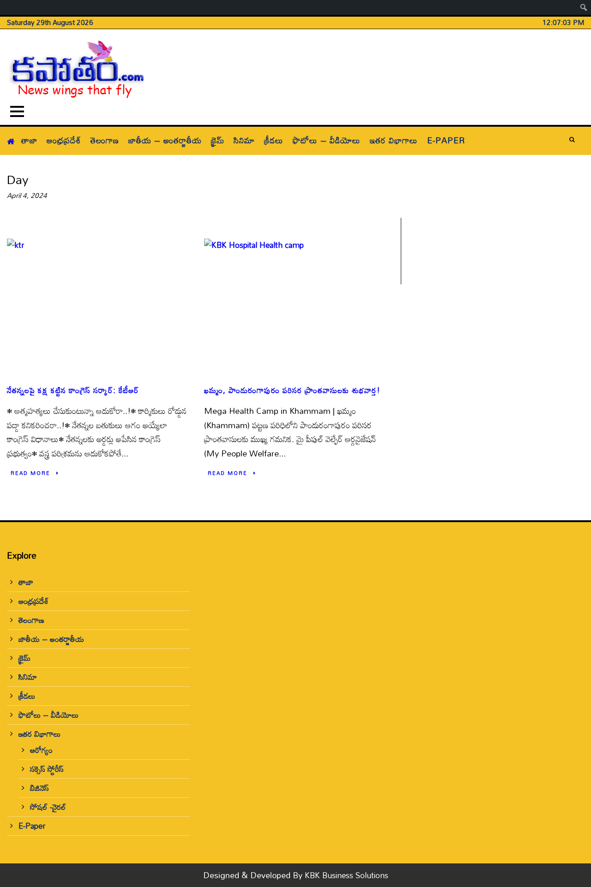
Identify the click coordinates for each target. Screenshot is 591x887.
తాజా (29, 140)
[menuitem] (584, 7)
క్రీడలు (273, 140)
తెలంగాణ (104, 140)
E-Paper (446, 140)
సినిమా (244, 140)
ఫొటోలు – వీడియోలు (327, 140)
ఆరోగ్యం (41, 750)
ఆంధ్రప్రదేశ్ (64, 140)
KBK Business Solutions (346, 875)
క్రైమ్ (217, 140)
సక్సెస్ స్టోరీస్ (47, 768)
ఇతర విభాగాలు (394, 140)
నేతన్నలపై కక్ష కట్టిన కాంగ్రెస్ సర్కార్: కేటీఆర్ (73, 390)
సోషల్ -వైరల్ (48, 806)
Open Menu (17, 111)
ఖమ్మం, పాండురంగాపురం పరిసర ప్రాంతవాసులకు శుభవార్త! (292, 390)
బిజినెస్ (39, 787)
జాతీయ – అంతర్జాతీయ (165, 140)
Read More (30, 473)
